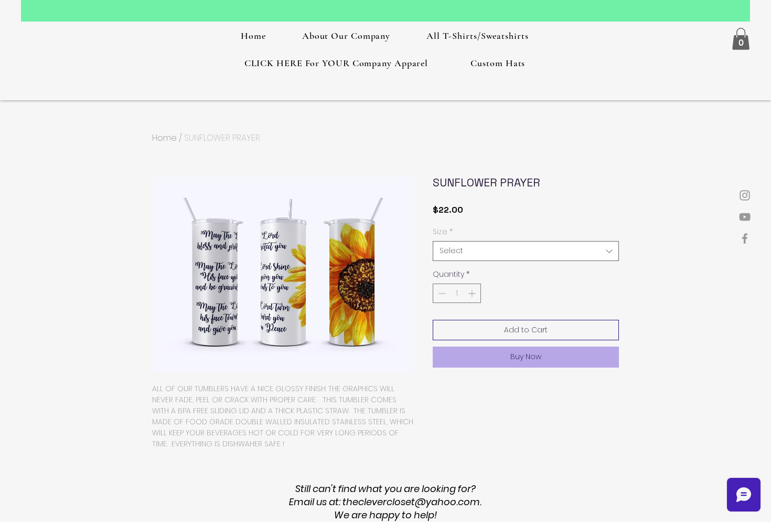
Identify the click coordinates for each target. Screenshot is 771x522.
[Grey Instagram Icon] (745, 195)
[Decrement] (440, 293)
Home (164, 138)
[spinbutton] (456, 293)
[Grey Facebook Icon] (745, 238)
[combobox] (526, 251)
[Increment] (472, 293)
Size (443, 232)
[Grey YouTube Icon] (745, 217)
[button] (741, 39)
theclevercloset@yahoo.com (411, 501)
